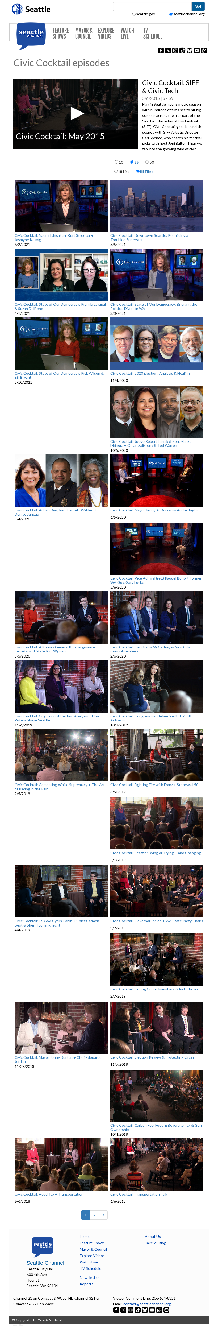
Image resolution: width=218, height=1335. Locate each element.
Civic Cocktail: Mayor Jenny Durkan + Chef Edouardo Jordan (58, 1059)
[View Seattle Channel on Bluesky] (145, 1309)
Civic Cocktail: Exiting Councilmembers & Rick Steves (154, 989)
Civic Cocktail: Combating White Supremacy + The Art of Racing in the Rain (60, 787)
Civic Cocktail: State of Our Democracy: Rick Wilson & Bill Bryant (59, 375)
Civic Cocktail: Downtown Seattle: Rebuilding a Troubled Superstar (149, 237)
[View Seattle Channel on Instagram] (131, 1309)
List (125, 171)
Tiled (149, 171)
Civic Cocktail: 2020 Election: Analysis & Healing (150, 373)
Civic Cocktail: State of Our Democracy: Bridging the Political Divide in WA (153, 306)
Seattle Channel (45, 1263)
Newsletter (89, 1277)
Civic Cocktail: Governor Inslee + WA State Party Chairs (156, 921)
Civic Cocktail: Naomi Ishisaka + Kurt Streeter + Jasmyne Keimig (54, 237)
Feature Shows (61, 33)
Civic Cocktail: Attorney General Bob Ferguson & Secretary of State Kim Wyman (55, 649)
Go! (198, 6)
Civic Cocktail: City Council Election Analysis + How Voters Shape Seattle (57, 718)
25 (136, 162)
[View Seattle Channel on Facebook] (116, 1309)
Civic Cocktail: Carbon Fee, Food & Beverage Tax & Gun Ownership (156, 1127)
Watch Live (127, 33)
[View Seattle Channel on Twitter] (123, 1309)
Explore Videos (106, 33)
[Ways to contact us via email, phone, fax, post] (166, 1309)
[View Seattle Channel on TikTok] (138, 1309)
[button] (76, 113)
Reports (86, 1284)
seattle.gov (145, 13)
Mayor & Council (84, 33)
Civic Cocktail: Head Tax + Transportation (49, 1194)
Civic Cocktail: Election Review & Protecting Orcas (152, 1057)
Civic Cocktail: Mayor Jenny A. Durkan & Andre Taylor (154, 510)
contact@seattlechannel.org (147, 1303)
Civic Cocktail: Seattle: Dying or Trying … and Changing (155, 853)
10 (121, 162)
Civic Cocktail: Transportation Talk (138, 1194)
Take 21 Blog (155, 1243)
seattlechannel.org (189, 13)
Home (85, 1236)
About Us (153, 1236)
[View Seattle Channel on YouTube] (152, 1309)
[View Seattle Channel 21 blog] (159, 1309)
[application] (75, 114)
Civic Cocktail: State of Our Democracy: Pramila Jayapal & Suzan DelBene (60, 306)
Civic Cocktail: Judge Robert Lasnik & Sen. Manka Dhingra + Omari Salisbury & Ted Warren (150, 443)
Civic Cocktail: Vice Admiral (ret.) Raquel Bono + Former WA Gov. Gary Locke (156, 580)
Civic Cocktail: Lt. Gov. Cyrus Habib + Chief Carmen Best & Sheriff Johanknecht (57, 923)
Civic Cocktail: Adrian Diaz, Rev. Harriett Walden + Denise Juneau (56, 512)
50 (152, 162)
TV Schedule (152, 33)
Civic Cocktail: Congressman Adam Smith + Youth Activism (151, 718)
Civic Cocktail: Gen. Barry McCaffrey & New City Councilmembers (150, 649)
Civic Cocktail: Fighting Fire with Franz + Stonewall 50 (154, 785)
